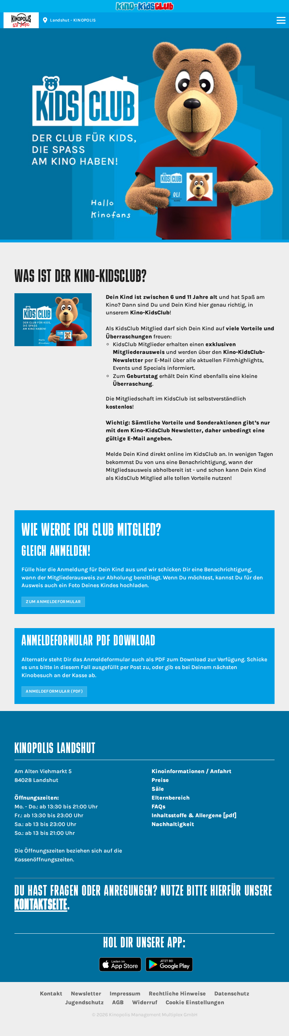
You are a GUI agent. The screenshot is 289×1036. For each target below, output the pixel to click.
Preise (160, 780)
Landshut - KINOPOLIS (73, 20)
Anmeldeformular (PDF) (54, 691)
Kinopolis (21, 20)
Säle (158, 788)
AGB (118, 1002)
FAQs (158, 806)
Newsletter (86, 993)
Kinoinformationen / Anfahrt (192, 771)
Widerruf (144, 1002)
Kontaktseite (40, 905)
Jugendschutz (84, 1002)
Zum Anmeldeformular (53, 601)
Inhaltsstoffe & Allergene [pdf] (194, 815)
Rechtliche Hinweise (177, 993)
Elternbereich (171, 797)
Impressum (125, 993)
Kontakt (51, 993)
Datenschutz (231, 993)
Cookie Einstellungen (195, 1002)
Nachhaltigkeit (173, 824)
